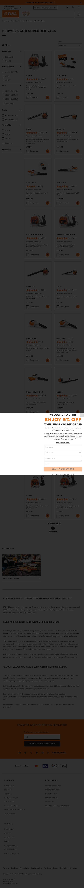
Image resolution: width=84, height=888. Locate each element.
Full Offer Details (63, 443)
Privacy (71, 439)
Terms (65, 439)
